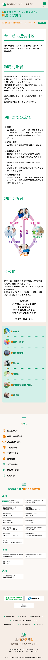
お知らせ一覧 (10, 616)
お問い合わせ (13, 464)
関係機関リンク (9, 624)
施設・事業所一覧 (15, 436)
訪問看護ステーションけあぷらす (24, 23)
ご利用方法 (12, 447)
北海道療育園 (6, 23)
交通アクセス (13, 453)
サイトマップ (40, 624)
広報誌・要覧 (13, 470)
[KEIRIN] (34, 598)
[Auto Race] (24, 605)
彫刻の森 (11, 475)
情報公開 (23, 616)
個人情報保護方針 (37, 616)
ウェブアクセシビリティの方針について (25, 620)
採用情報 (11, 458)
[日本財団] (14, 598)
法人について (13, 430)
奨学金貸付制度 (25, 624)
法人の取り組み (14, 441)
